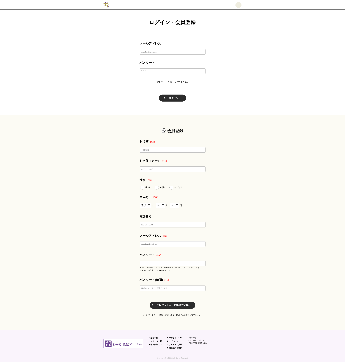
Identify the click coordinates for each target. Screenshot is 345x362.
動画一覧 (154, 338)
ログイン (173, 98)
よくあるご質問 (175, 344)
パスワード (147, 62)
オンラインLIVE (176, 338)
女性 (162, 187)
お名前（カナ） (153, 160)
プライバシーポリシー (197, 340)
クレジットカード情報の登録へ (174, 305)
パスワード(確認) (154, 279)
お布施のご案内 (175, 348)
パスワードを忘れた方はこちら (172, 82)
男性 (147, 187)
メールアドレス (150, 43)
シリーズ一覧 (156, 341)
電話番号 (145, 216)
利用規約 (192, 338)
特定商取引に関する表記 (198, 343)
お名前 (147, 141)
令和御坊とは (156, 344)
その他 (178, 187)
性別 (146, 180)
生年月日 (149, 197)
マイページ (173, 341)
